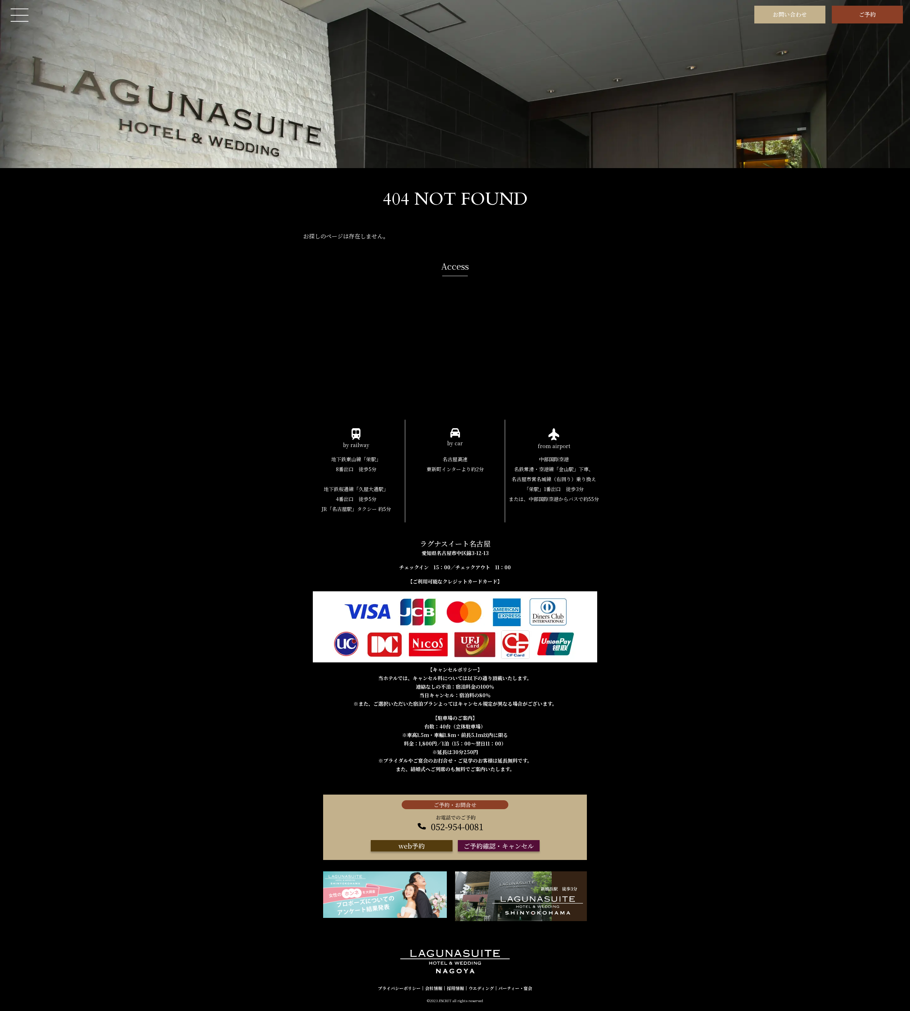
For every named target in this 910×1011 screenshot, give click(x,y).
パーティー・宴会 (515, 988)
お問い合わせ (790, 14)
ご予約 (867, 14)
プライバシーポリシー (399, 988)
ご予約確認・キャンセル (499, 845)
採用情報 (455, 988)
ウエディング (481, 988)
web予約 (411, 845)
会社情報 (433, 988)
